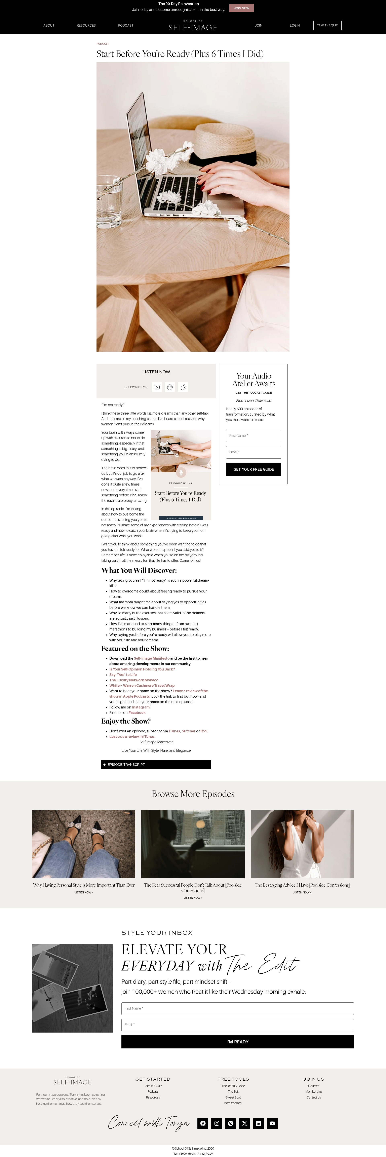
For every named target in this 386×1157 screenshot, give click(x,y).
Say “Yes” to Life (123, 675)
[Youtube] (272, 1123)
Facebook (137, 713)
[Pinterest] (230, 1123)
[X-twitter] (244, 1123)
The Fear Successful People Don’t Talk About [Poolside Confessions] (193, 887)
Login (295, 25)
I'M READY (238, 1041)
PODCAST (102, 43)
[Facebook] (202, 1123)
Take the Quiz (153, 1086)
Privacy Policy (205, 1153)
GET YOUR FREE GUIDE (254, 469)
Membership (313, 1091)
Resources (86, 25)
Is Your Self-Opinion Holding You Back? (142, 669)
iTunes (174, 731)
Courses (313, 1086)
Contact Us (314, 1097)
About (48, 25)
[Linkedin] (258, 1123)
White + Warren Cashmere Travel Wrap (142, 686)
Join (258, 25)
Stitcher (188, 731)
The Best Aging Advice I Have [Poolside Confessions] (302, 885)
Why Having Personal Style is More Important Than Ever (84, 885)
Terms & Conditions (184, 1153)
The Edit (233, 1091)
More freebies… (233, 1103)
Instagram (141, 707)
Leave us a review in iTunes (132, 737)
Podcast (125, 25)
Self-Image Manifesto (152, 658)
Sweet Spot (233, 1097)
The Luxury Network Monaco (133, 680)
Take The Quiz (327, 25)
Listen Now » (83, 892)
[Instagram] (216, 1123)
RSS (203, 731)
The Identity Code (233, 1086)
